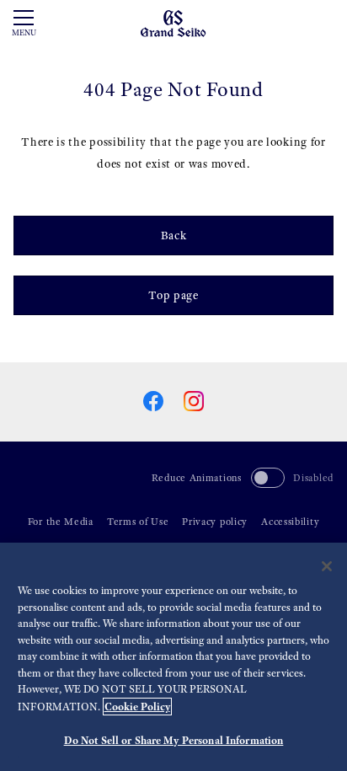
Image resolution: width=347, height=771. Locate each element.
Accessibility (290, 521)
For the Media (60, 521)
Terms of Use (137, 521)
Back (174, 235)
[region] (173, 657)
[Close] (326, 566)
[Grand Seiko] (173, 22)
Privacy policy (215, 521)
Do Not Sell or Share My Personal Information (174, 740)
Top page (173, 295)
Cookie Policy (137, 706)
